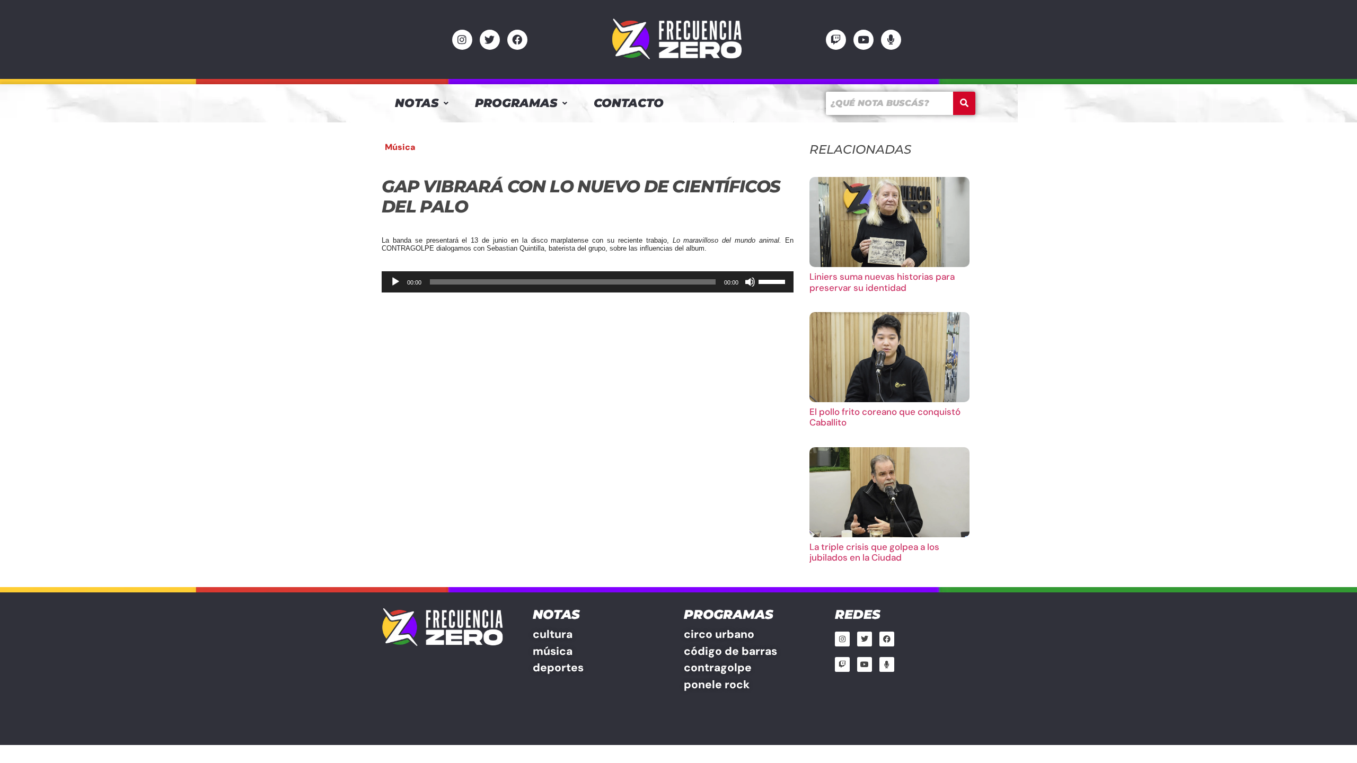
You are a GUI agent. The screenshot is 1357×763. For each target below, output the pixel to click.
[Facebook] (517, 40)
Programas (516, 103)
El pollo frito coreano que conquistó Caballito (885, 417)
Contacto (629, 103)
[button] (422, 103)
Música (400, 147)
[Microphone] (891, 40)
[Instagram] (462, 40)
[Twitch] (836, 40)
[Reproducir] (395, 282)
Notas (416, 103)
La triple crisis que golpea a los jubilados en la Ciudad (874, 552)
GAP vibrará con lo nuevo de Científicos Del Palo (581, 196)
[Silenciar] (750, 282)
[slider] (773, 280)
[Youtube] (863, 40)
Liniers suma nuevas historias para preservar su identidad (882, 282)
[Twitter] (490, 40)
